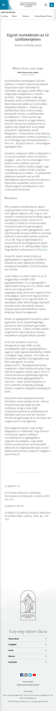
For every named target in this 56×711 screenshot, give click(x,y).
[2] (45, 249)
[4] (18, 454)
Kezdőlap (4, 16)
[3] (19, 365)
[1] (49, 136)
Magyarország (8, 12)
